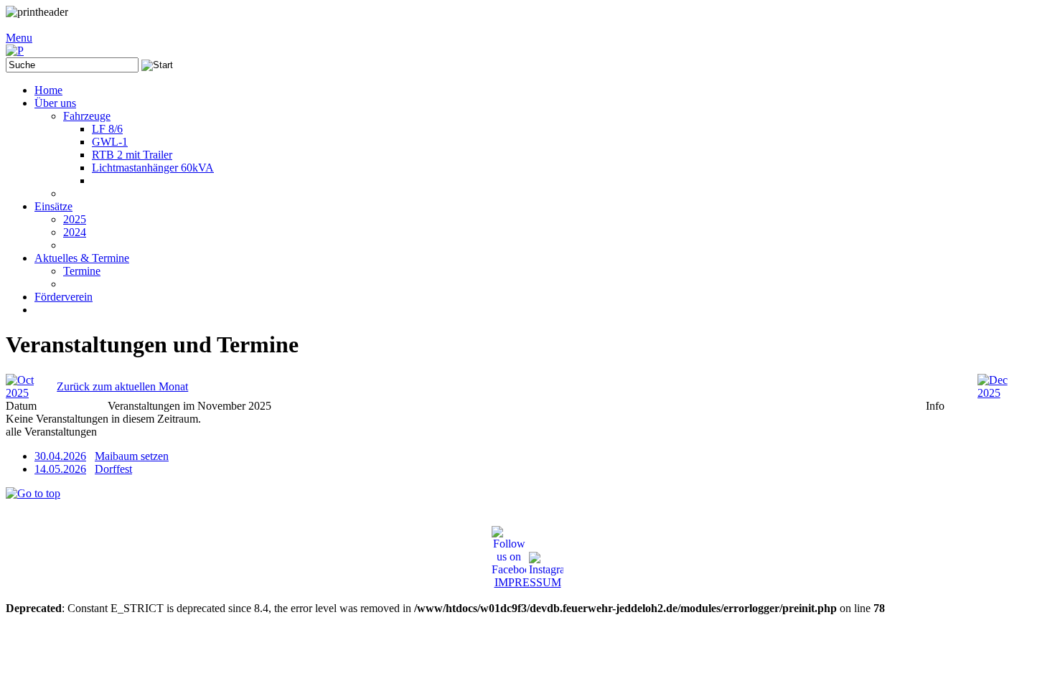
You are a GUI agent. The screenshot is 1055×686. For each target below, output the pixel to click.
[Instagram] (546, 564)
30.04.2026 (60, 456)
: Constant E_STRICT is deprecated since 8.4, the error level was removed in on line (475, 323)
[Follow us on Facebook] (509, 551)
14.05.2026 (60, 469)
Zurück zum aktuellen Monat (122, 386)
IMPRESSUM (527, 582)
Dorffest (113, 469)
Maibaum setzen (132, 456)
